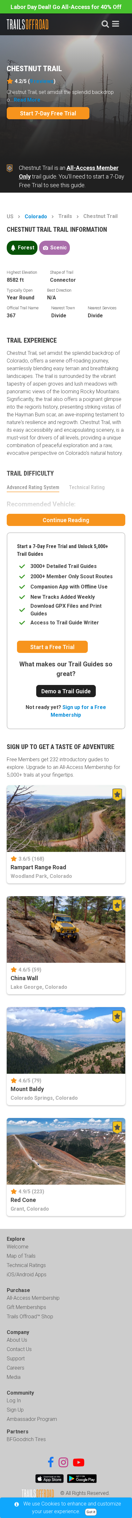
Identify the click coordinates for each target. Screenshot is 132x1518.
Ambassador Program (32, 1419)
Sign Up (15, 1410)
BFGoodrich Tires (26, 1439)
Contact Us (19, 1349)
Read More (27, 100)
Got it (91, 1512)
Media (14, 1377)
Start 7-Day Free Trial (48, 113)
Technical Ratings (26, 1265)
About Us (17, 1340)
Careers (15, 1368)
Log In (14, 1400)
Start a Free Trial (52, 647)
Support (16, 1358)
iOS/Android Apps (26, 1275)
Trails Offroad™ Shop (30, 1317)
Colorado (36, 216)
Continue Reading (66, 520)
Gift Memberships (26, 1307)
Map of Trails (21, 1256)
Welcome (18, 1247)
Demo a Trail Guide (66, 691)
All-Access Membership (33, 1298)
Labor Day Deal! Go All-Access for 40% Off (66, 7)
